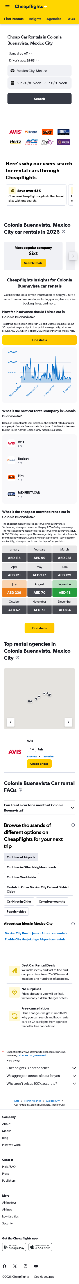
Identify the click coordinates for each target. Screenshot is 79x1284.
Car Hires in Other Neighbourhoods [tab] (31, 867)
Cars (16, 1100)
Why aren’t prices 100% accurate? (32, 1083)
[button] (7, 7)
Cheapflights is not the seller (28, 1068)
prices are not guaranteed (32, 1055)
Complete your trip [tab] (52, 901)
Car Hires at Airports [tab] (21, 857)
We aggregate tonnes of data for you (33, 1076)
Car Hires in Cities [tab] (19, 901)
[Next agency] (68, 722)
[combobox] (20, 53)
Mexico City (53, 1100)
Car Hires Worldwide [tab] (21, 877)
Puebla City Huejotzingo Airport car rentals (35, 939)
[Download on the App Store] (40, 1247)
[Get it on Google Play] (14, 1247)
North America (32, 1100)
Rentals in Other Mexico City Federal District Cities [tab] (38, 889)
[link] (33, 263)
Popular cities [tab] (16, 911)
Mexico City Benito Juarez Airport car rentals (36, 933)
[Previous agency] (10, 722)
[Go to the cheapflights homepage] (31, 7)
